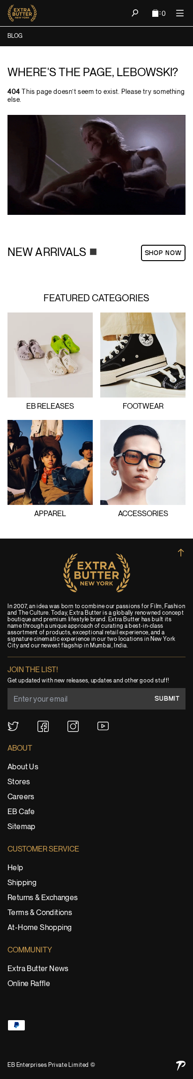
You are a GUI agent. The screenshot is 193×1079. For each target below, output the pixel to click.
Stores (18, 782)
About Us (22, 767)
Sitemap (21, 827)
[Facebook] (43, 726)
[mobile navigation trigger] (180, 13)
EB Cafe (21, 812)
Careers (21, 797)
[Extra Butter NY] (22, 13)
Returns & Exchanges (42, 898)
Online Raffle (28, 984)
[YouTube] (103, 726)
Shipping (22, 883)
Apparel (50, 514)
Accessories (143, 514)
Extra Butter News (38, 969)
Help (15, 868)
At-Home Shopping (39, 928)
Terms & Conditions (39, 913)
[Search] (135, 13)
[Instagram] (73, 726)
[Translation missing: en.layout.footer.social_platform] (13, 726)
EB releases (50, 407)
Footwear (143, 407)
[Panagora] (181, 1066)
